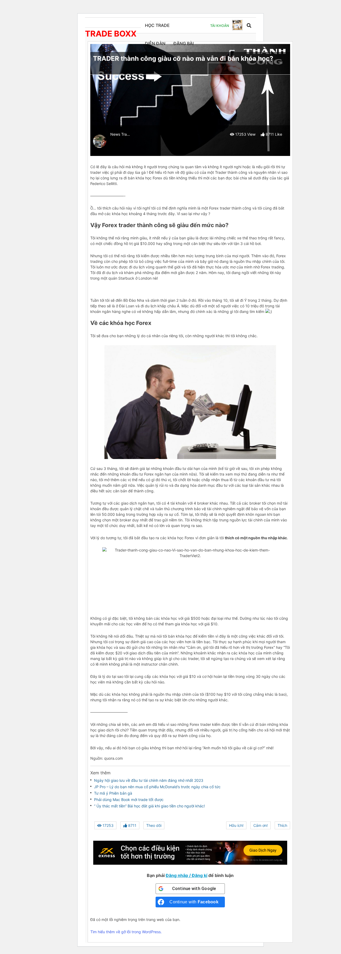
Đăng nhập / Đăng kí (186, 875)
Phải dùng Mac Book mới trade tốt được (129, 799)
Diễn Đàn (155, 43)
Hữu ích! (236, 825)
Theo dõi (153, 825)
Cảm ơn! (260, 825)
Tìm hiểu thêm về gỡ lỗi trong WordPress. (126, 931)
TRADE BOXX (110, 33)
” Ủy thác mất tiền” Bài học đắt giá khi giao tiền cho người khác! (149, 806)
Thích (282, 825)
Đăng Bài (183, 43)
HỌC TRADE (157, 25)
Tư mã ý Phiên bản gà (113, 793)
